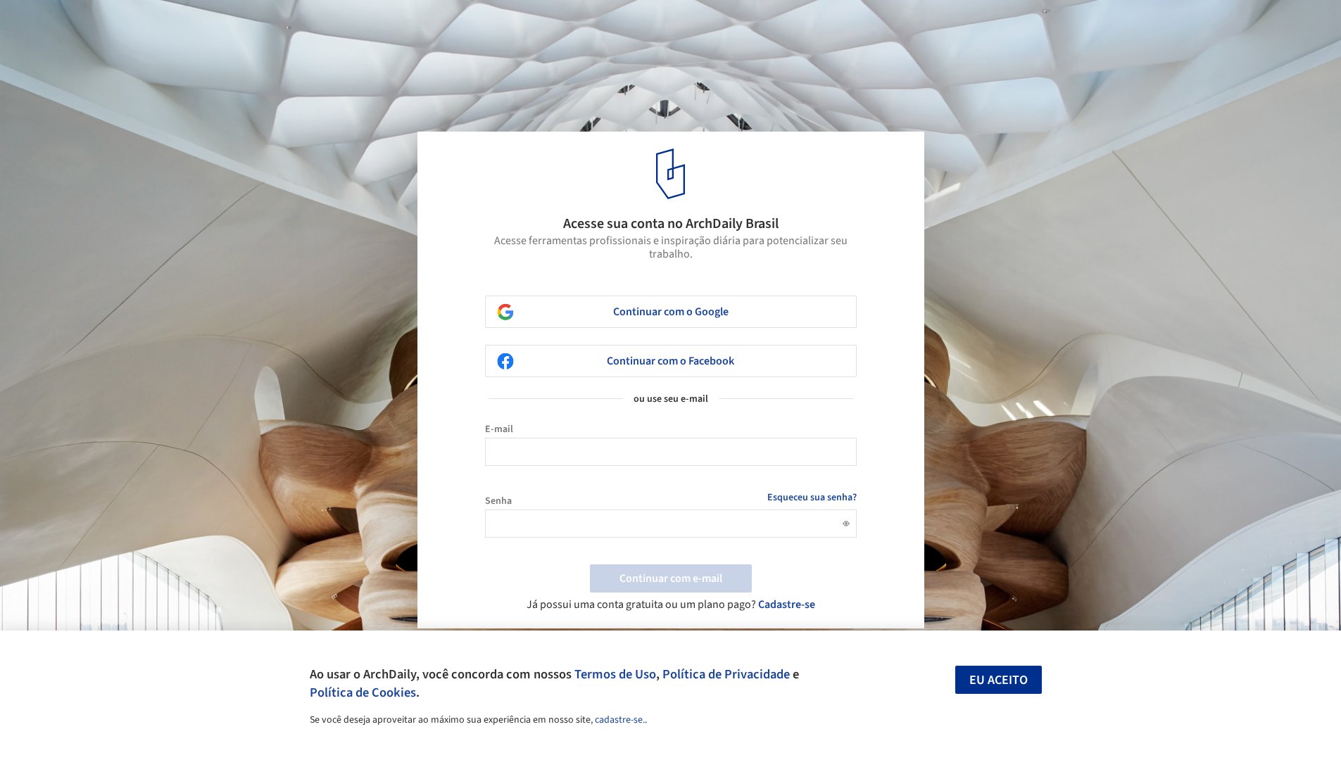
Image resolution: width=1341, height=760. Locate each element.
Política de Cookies (363, 692)
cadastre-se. (620, 720)
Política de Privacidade (726, 674)
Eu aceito (998, 680)
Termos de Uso (615, 674)
